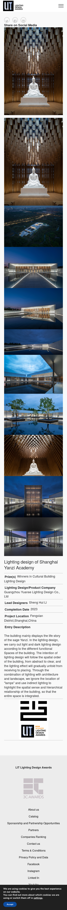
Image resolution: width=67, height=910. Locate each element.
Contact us (33, 844)
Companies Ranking (33, 837)
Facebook (33, 864)
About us (33, 809)
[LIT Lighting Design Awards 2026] (12, 6)
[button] (7, 20)
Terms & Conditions (34, 850)
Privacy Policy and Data (33, 857)
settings (38, 898)
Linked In (33, 878)
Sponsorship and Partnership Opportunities (33, 823)
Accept (10, 904)
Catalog (33, 816)
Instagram (33, 871)
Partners (33, 830)
